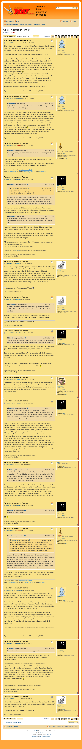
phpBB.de (48, 734)
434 (63, 466)
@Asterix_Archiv (28, 171)
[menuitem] (16, 21)
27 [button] (66, 36)
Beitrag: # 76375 (9, 699)
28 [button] (69, 36)
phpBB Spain (43, 732)
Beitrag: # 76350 (9, 299)
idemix (59, 270)
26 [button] (63, 36)
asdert (59, 462)
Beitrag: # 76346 (9, 145)
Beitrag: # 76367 (9, 505)
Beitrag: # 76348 (9, 179)
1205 (63, 274)
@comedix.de (43, 171)
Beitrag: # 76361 (9, 403)
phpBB (35, 730)
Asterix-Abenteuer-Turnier (16, 29)
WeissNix (60, 185)
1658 (63, 53)
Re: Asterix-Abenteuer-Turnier (17, 40)
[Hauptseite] (20, 10)
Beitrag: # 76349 (9, 263)
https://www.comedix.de (25, 170)
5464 (63, 189)
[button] (52, 36)
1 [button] (58, 36)
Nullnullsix (60, 49)
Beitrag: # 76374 (9, 643)
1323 (63, 390)
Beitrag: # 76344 (9, 43)
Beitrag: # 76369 (9, 530)
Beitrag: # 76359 (9, 379)
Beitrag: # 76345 (9, 98)
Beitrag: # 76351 (9, 333)
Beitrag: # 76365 (9, 464)
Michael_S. (60, 386)
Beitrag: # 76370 (9, 590)
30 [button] (75, 36)
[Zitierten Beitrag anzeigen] (27, 104)
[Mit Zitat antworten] (52, 40)
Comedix (12, 32)
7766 (63, 153)
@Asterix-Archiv (12, 171)
